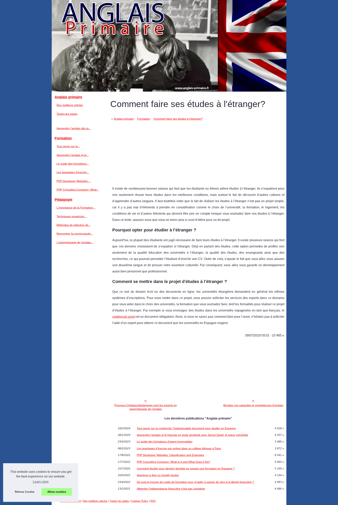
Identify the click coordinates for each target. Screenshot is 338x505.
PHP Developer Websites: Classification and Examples (170, 455)
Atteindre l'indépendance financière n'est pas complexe (171, 488)
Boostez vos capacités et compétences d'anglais (253, 405)
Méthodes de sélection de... (74, 225)
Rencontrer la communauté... (75, 233)
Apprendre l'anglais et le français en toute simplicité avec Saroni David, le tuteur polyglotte (192, 435)
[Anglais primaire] (169, 46)
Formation (143, 118)
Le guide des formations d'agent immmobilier (164, 441)
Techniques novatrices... (71, 216)
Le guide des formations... (73, 163)
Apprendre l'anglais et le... (73, 155)
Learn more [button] (41, 481)
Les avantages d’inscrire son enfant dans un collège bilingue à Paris (179, 448)
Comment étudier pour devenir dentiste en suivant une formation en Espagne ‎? (186, 468)
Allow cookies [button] (56, 491)
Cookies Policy (139, 501)
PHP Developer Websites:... (74, 181)
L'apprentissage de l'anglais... (75, 242)
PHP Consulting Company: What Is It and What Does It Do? (173, 461)
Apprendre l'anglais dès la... (74, 128)
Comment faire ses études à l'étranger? (178, 118)
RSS (153, 501)
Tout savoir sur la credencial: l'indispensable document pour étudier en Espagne (186, 428)
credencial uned (123, 316)
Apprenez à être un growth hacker (158, 475)
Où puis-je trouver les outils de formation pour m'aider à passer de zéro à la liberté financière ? (195, 482)
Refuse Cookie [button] (24, 491)
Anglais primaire (124, 118)
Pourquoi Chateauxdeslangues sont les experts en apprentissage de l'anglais (145, 407)
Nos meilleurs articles (70, 105)
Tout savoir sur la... (68, 146)
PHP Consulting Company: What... (78, 189)
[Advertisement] (198, 150)
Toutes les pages (67, 113)
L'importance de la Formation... (76, 207)
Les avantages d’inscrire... (73, 172)
